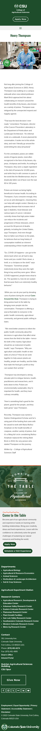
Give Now (13, 680)
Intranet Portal (7, 658)
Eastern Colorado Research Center (18, 609)
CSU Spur (6, 669)
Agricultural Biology (11, 570)
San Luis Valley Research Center (17, 618)
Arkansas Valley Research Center (17, 606)
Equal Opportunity (21, 705)
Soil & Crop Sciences (12, 582)
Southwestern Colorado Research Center (21, 621)
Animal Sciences (10, 576)
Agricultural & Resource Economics (18, 573)
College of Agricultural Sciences (20, 11)
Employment (6, 705)
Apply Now (20, 19)
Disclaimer (5, 712)
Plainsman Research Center (15, 612)
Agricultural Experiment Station (17, 590)
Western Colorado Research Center (18, 624)
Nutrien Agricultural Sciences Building (16, 665)
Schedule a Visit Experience (17, 551)
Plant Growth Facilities (12, 615)
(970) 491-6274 (14, 648)
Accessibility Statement (21, 709)
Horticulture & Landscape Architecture (19, 579)
